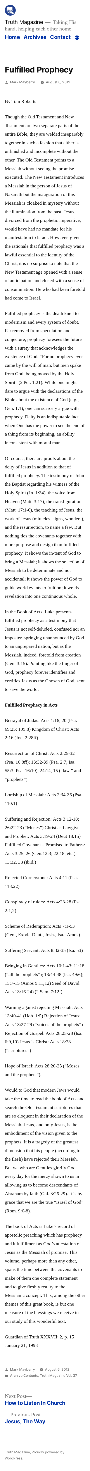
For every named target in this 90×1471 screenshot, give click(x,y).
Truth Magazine (24, 22)
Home (12, 37)
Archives (35, 37)
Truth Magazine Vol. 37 (58, 1375)
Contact (60, 37)
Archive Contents (24, 1375)
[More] (77, 37)
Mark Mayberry (22, 82)
